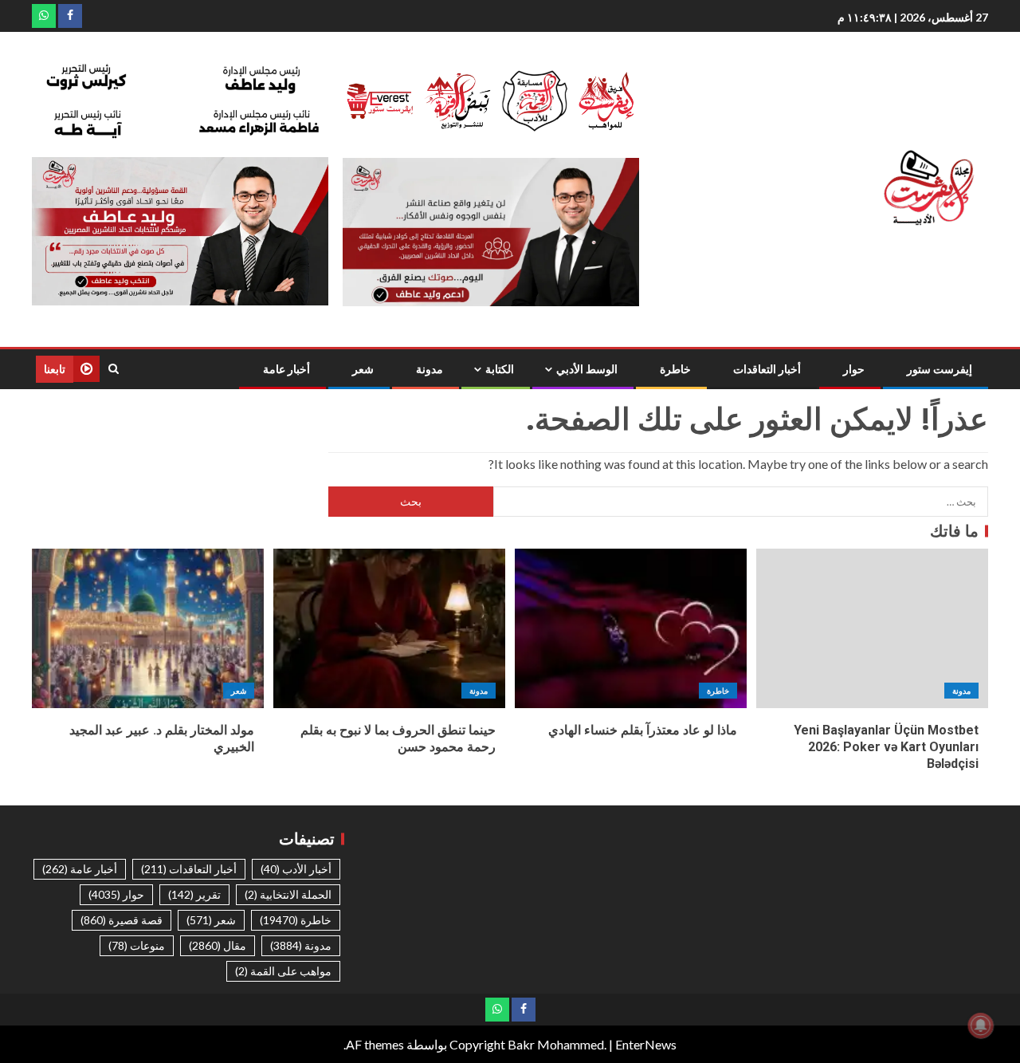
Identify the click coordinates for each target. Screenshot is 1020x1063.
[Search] (114, 368)
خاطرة (675, 369)
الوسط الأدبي (587, 369)
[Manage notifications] (981, 1025)
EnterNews (646, 1044)
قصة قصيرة (121, 920)
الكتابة (499, 369)
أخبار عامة (286, 369)
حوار (854, 369)
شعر (363, 369)
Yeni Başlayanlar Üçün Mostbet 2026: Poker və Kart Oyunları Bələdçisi (886, 747)
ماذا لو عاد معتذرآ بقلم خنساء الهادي (642, 730)
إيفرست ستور (939, 369)
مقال (217, 945)
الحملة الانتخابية (288, 894)
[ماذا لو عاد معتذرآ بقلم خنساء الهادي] (631, 628)
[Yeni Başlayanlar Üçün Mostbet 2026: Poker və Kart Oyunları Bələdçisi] (872, 628)
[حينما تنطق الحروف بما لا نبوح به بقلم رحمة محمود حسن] (389, 628)
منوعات (136, 945)
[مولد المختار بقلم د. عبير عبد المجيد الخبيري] (148, 628)
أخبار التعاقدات (767, 369)
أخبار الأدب (296, 869)
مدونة (429, 369)
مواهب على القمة (283, 971)
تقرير (194, 894)
